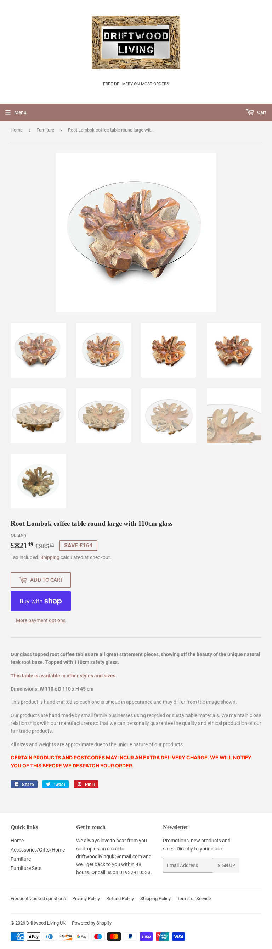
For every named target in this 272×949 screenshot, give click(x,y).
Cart (261, 112)
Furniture (45, 130)
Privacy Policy (86, 898)
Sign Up (226, 865)
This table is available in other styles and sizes (63, 676)
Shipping (50, 557)
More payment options (41, 620)
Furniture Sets (26, 868)
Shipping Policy (155, 898)
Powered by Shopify (92, 923)
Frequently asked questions (38, 898)
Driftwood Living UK (46, 923)
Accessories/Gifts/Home (38, 850)
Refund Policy (120, 898)
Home (17, 130)
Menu (20, 112)
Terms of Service (194, 898)
